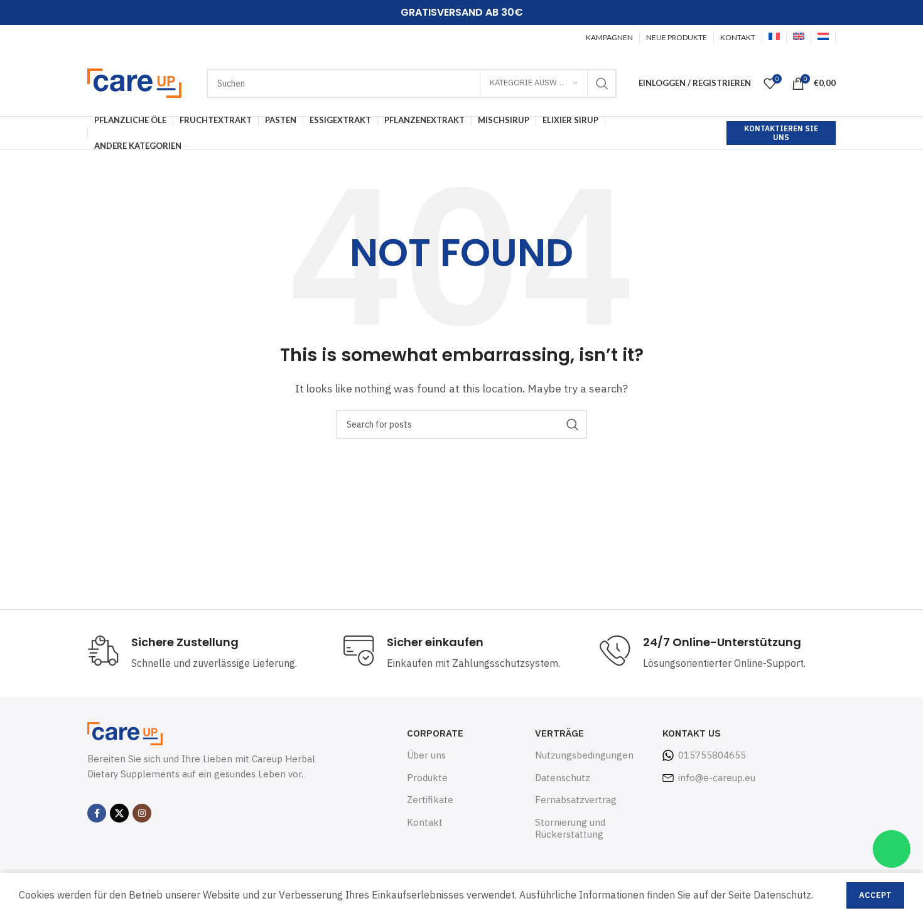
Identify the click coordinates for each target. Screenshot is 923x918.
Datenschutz (562, 778)
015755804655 (712, 755)
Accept (875, 895)
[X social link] (119, 813)
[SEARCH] (602, 83)
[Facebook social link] (96, 813)
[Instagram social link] (141, 813)
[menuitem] (774, 37)
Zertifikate (430, 800)
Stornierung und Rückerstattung (570, 828)
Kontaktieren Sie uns (781, 133)
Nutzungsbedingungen (584, 755)
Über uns (426, 755)
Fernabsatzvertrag (576, 800)
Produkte (427, 778)
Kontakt (425, 822)
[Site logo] (134, 82)
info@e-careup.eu (716, 778)
